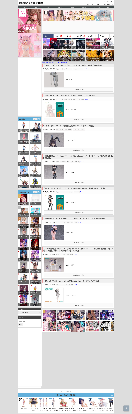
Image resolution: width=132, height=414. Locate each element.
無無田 (82, 129)
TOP (104, 1)
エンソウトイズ (76, 69)
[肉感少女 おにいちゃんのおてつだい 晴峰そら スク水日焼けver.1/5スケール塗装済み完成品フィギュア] (23, 211)
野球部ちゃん (33, 214)
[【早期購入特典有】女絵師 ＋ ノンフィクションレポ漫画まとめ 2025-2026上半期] (107, 326)
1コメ (75, 284)
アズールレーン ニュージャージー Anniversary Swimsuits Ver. (93, 409)
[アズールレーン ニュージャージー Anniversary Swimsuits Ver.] (93, 407)
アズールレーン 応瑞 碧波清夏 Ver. (35, 142)
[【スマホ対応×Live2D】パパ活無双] (78, 315)
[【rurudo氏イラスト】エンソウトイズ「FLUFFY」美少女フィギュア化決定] (54, 117)
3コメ (86, 99)
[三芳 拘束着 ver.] (23, 300)
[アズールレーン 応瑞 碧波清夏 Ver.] (35, 138)
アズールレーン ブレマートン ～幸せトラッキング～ (103, 409)
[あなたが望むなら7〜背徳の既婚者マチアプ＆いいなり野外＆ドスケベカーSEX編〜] (93, 326)
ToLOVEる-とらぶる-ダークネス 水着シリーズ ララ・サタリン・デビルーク (73, 409)
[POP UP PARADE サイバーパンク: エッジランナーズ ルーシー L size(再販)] (35, 182)
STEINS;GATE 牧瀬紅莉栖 (35, 175)
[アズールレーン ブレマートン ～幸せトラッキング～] (103, 407)
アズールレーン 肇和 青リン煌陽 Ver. (35, 130)
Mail (36, 7)
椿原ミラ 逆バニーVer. (35, 248)
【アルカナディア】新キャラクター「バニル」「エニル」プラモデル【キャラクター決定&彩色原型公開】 (93, 47)
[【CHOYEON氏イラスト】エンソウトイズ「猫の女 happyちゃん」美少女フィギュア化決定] (54, 209)
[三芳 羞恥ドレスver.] (23, 244)
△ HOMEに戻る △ (66, 391)
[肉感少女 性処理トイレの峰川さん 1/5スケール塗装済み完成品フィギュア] (23, 222)
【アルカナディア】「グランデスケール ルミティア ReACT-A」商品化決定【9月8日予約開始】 (64, 47)
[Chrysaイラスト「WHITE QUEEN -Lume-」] (53, 407)
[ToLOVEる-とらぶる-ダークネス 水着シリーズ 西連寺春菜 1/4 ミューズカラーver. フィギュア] (83, 407)
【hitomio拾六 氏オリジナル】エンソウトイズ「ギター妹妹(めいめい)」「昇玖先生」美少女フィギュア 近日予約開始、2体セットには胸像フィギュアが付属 (78, 250)
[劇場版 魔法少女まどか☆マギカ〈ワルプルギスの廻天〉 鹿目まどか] (23, 138)
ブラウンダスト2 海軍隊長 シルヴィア (24, 175)
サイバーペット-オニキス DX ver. (35, 304)
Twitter (72, 7)
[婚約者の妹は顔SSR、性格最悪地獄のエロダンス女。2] (64, 326)
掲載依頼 (84, 7)
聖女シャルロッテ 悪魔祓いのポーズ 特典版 (24, 293)
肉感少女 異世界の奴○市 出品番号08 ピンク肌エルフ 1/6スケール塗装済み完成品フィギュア (24, 203)
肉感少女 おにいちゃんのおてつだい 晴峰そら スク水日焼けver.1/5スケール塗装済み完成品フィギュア (24, 215)
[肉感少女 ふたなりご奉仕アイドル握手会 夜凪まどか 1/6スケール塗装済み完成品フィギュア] (35, 255)
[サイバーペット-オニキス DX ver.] (35, 300)
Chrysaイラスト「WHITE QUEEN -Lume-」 (53, 409)
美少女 (57, 69)
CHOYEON (62, 161)
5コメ (81, 192)
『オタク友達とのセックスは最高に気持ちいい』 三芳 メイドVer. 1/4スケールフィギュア (35, 226)
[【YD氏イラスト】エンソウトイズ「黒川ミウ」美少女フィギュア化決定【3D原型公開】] (54, 86)
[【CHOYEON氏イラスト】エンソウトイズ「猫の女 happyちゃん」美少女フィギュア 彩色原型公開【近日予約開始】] (54, 179)
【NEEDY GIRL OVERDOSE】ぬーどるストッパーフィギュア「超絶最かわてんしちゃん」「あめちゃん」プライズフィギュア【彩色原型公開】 (50, 47)
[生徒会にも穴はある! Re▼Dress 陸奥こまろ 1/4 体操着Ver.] (23, 126)
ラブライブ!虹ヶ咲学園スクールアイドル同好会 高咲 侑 (24, 153)
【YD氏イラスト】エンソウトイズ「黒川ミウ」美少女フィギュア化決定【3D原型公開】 (73, 65)
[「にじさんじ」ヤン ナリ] (33, 407)
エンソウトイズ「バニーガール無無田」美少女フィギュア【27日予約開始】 (69, 126)
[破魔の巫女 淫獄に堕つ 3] (64, 315)
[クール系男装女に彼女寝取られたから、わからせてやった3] (93, 315)
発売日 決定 (23, 408)
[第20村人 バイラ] (23, 278)
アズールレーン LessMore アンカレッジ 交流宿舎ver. (35, 153)
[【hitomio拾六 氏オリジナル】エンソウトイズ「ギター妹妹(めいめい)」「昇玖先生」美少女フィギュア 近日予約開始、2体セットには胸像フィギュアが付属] (54, 272)
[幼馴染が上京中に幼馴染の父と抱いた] (78, 326)
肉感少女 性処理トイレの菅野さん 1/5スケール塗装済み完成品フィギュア (35, 271)
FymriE (75, 222)
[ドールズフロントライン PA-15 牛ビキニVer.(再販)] (35, 160)
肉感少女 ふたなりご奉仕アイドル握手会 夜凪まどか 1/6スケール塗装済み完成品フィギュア (35, 259)
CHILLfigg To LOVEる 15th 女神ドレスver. (43, 409)
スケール (70, 69)
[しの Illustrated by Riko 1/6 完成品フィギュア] (23, 255)
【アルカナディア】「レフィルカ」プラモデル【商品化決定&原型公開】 (78, 47)
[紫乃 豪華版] (35, 199)
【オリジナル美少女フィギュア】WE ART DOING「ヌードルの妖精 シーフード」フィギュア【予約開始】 (92, 59)
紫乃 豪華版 (33, 203)
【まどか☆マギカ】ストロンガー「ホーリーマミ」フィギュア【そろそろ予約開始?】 (63, 59)
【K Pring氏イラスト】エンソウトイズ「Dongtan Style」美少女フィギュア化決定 (71, 281)
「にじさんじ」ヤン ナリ (33, 409)
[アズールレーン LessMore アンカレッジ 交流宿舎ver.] (35, 149)
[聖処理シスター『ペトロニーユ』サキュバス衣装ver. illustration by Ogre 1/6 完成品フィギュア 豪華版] (23, 267)
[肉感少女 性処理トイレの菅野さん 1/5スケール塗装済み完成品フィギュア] (35, 267)
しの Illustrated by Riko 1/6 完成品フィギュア (24, 259)
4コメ (79, 222)
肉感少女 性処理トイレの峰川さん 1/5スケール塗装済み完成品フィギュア (24, 226)
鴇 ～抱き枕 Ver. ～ (23, 236)
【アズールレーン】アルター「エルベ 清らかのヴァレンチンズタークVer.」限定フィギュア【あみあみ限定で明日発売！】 (50, 59)
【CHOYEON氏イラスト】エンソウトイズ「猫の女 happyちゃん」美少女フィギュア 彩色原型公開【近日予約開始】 (78, 157)
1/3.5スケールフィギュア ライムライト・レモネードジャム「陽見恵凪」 (35, 293)
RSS (48, 7)
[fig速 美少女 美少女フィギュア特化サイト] (66, 2)
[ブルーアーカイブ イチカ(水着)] (23, 160)
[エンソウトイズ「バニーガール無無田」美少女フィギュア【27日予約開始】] (54, 147)
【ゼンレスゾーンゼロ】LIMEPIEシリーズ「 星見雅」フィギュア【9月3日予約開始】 (78, 59)
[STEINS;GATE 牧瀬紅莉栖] (35, 171)
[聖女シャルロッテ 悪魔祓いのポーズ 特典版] (23, 289)
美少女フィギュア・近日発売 (66, 395)
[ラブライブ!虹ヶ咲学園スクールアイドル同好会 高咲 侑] (23, 149)
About (59, 7)
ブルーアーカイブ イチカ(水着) (24, 164)
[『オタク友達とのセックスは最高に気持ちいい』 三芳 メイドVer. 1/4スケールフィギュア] (35, 222)
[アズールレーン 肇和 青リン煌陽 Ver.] (35, 126)
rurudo (82, 99)
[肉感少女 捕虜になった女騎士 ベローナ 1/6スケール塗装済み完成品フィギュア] (35, 278)
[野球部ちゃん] (35, 211)
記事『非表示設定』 (55, 62)
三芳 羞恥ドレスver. (24, 248)
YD (82, 69)
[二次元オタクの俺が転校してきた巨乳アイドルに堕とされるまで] (107, 315)
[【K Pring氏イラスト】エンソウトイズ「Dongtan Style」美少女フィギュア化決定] (54, 302)
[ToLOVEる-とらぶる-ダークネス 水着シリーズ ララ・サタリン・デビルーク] (73, 407)
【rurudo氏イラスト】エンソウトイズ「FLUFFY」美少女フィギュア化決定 (69, 96)
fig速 (108, 7)
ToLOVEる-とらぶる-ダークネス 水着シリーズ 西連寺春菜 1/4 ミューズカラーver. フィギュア (83, 409)
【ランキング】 (96, 7)
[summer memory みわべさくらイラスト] (63, 407)
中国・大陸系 (63, 69)
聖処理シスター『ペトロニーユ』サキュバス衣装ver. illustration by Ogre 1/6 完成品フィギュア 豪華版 (24, 271)
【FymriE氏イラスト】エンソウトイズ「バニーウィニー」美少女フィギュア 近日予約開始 (74, 219)
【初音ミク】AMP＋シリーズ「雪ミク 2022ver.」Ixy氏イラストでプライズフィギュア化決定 (106, 47)
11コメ (82, 161)
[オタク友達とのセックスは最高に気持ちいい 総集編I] (50, 315)
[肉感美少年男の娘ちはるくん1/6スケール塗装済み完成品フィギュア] (35, 233)
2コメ (86, 129)
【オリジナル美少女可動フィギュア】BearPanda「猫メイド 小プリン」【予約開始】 (106, 59)
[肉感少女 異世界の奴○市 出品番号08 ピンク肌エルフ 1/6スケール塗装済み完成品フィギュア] (23, 199)
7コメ (85, 69)
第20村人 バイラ (23, 281)
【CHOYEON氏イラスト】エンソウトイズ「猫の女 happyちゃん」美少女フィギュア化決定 (74, 188)
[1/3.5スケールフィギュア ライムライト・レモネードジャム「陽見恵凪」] (35, 289)
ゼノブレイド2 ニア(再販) (24, 186)
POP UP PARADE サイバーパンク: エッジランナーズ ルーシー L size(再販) (35, 186)
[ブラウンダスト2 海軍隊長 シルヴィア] (23, 171)
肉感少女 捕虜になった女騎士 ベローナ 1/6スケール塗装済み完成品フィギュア (35, 282)
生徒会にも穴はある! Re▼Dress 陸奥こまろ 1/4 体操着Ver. (24, 130)
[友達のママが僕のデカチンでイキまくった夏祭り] (50, 326)
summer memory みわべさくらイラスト (63, 409)
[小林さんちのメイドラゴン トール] (23, 407)
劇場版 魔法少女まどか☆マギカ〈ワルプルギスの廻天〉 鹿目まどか (24, 142)
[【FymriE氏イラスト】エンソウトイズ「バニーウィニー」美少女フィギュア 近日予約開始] (54, 240)
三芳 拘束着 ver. (23, 304)
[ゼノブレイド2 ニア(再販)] (23, 182)
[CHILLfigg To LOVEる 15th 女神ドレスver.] (43, 407)
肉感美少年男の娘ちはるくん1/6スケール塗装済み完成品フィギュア (35, 237)
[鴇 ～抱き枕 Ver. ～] (23, 233)
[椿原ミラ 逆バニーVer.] (35, 244)
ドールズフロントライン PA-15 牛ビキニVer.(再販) (35, 164)
